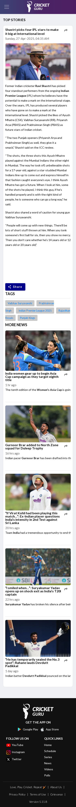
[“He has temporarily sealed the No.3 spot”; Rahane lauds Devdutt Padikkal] (38, 638)
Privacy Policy (17, 794)
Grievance (56, 794)
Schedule (50, 751)
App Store (52, 729)
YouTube (17, 745)
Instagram (18, 752)
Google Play (30, 729)
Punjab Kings (27, 317)
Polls (47, 775)
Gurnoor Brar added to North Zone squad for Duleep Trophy (31, 446)
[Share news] (66, 30)
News (47, 763)
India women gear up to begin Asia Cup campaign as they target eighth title (32, 376)
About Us (56, 787)
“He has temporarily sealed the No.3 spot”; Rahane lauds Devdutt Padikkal (32, 662)
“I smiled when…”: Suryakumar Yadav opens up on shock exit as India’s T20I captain (33, 591)
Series (48, 757)
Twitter (16, 759)
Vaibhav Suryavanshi (20, 303)
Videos (48, 769)
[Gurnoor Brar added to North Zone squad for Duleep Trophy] (38, 424)
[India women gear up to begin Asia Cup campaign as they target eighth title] (38, 351)
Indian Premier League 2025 (35, 310)
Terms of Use (38, 794)
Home (48, 745)
